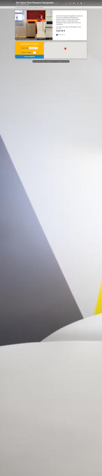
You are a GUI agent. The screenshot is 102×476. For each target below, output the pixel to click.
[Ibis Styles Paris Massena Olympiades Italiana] (81, 3)
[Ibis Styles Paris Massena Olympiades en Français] (77, 3)
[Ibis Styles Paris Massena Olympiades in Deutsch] (66, 3)
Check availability (29, 56)
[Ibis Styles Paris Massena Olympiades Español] (74, 3)
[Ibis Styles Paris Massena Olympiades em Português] (85, 3)
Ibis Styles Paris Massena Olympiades (36, 7)
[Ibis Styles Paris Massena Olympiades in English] (70, 3)
